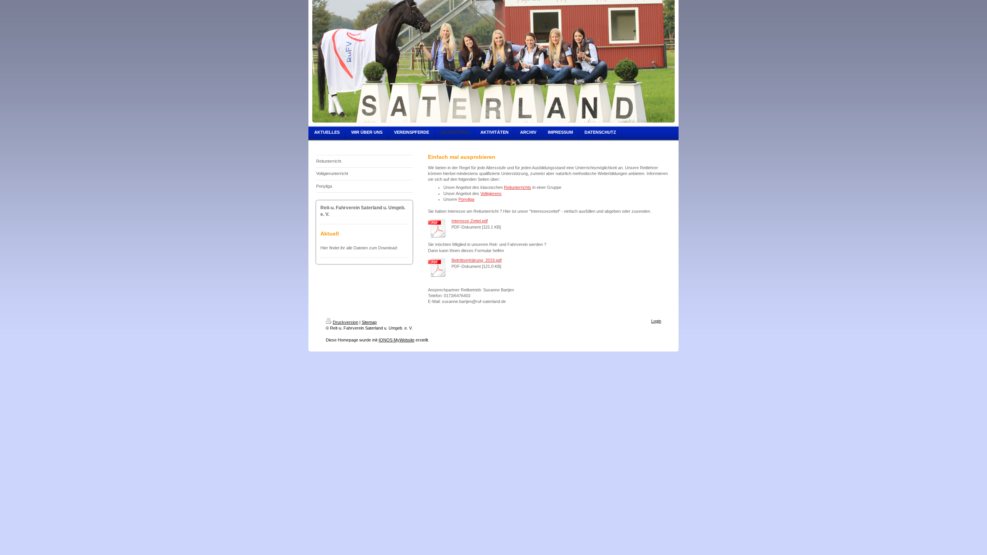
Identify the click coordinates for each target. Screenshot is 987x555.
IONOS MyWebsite (396, 340)
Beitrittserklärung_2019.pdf (476, 260)
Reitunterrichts (517, 187)
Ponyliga (466, 199)
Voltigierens (491, 193)
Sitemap (369, 322)
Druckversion (345, 322)
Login (656, 321)
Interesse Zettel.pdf (469, 221)
